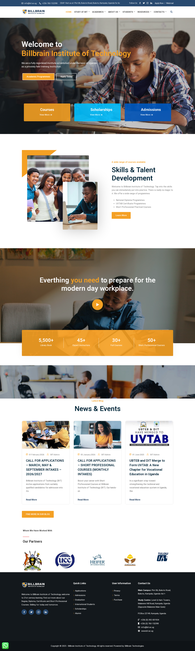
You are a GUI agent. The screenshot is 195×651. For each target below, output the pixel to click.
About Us (113, 12)
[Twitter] (144, 3)
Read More (31, 499)
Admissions (80, 595)
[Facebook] (140, 3)
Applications (80, 591)
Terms (117, 595)
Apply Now (159, 3)
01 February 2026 (36, 455)
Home (69, 12)
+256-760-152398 (49, 3)
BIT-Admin (55, 455)
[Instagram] (147, 3)
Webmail (170, 3)
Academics (97, 12)
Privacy (117, 591)
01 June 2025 (138, 455)
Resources (143, 12)
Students (128, 12)
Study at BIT (81, 12)
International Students (85, 604)
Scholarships (80, 609)
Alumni (78, 613)
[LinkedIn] (151, 3)
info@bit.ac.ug (30, 3)
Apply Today (66, 80)
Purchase (118, 600)
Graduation (80, 600)
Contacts (159, 12)
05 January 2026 (88, 455)
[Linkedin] (45, 612)
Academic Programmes (38, 80)
